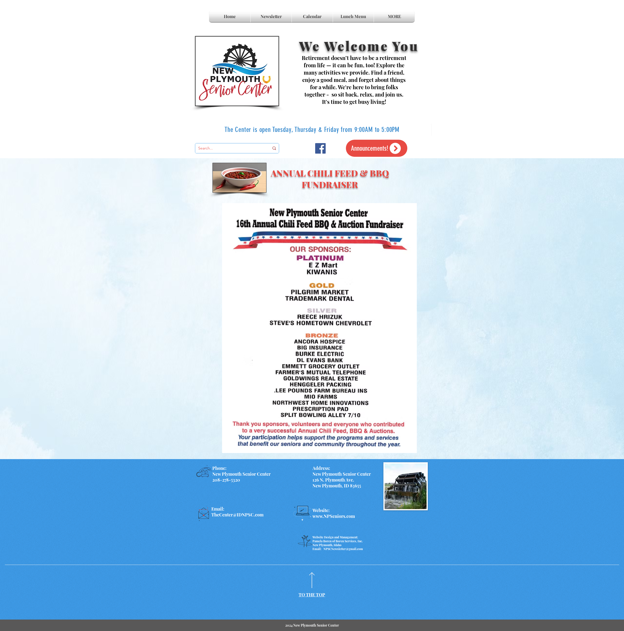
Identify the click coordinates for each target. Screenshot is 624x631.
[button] (394, 16)
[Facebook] (320, 148)
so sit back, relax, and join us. (367, 94)
